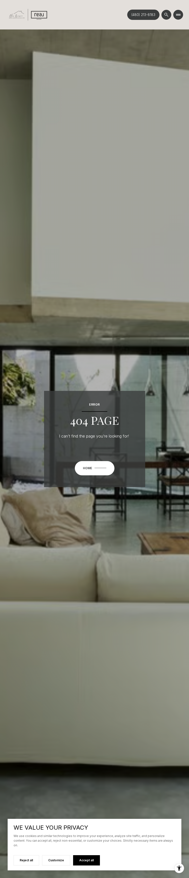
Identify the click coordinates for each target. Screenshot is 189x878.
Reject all (26, 860)
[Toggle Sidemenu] (178, 15)
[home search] (166, 15)
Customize (56, 860)
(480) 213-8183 (143, 15)
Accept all (86, 860)
